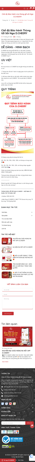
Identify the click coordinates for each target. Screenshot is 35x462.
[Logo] (17, 3)
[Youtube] (10, 403)
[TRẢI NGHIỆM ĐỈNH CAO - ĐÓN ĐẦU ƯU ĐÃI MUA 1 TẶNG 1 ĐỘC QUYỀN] (7, 266)
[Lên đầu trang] (31, 452)
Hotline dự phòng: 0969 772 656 (12, 393)
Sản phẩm (5, 215)
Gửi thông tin (7, 313)
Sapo (21, 457)
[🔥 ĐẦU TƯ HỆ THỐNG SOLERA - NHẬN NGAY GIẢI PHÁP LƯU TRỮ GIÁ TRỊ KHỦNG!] (7, 275)
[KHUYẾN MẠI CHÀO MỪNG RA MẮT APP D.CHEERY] (7, 241)
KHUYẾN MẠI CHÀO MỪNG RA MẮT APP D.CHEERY (22, 239)
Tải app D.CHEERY (9, 460)
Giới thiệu (4, 212)
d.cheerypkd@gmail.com (11, 396)
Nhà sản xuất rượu (7, 222)
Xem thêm (5, 362)
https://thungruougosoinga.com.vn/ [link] (11, 41)
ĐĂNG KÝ (29, 423)
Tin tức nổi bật (8, 234)
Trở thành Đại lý (6, 225)
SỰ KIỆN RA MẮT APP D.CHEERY (23, 247)
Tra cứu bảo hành (7, 219)
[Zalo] (2, 403)
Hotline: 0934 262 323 (10, 390)
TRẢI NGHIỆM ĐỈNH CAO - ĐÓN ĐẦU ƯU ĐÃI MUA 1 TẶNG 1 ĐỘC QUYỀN (22, 266)
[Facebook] (6, 403)
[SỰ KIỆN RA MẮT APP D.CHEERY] (7, 249)
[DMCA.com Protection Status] (8, 446)
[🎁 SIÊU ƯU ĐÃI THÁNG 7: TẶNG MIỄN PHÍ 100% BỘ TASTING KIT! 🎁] (7, 258)
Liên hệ (4, 228)
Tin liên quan (9, 324)
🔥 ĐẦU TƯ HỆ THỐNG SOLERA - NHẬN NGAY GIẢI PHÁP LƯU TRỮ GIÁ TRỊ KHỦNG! (23, 274)
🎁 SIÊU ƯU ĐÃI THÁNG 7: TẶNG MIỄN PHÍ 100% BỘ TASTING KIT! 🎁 (23, 257)
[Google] (14, 403)
